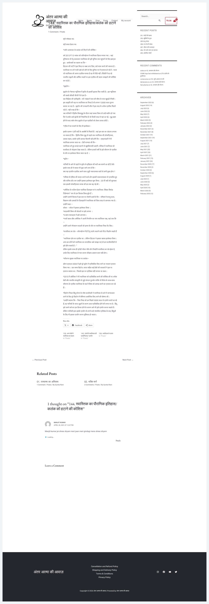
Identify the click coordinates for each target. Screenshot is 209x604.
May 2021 (143, 149)
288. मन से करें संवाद (146, 44)
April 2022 (143, 117)
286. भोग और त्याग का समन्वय (148, 50)
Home (80, 20)
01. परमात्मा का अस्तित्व (47, 381)
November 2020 (145, 167)
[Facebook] (164, 572)
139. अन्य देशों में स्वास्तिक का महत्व (68, 334)
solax (142, 70)
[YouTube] (170, 572)
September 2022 (146, 102)
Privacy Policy (105, 577)
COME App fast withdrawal (149, 73)
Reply (118, 440)
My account (126, 20)
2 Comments (89, 384)
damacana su (145, 82)
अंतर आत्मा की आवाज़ (56, 19)
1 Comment (41, 384)
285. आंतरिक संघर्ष (145, 53)
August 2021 (144, 140)
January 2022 (144, 126)
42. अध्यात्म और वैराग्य (152, 70)
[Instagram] (158, 572)
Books (89, 20)
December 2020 (145, 164)
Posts (105, 20)
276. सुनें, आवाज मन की (157, 79)
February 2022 (145, 123)
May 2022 (143, 114)
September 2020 (146, 173)
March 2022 (144, 120)
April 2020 (143, 187)
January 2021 (144, 161)
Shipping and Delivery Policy (104, 570)
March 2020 (144, 190)
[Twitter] (176, 572)
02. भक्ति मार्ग (90, 381)
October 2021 (144, 135)
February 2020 (145, 193)
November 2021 (145, 132)
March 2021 (144, 155)
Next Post (128, 359)
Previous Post (39, 359)
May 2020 (143, 185)
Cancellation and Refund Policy (104, 566)
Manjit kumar (59, 422)
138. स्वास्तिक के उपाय (106, 333)
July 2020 (143, 179)
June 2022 (143, 111)
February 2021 (145, 158)
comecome (144, 79)
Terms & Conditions (104, 573)
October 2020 (144, 170)
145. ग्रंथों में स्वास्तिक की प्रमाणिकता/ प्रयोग (89, 334)
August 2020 (144, 176)
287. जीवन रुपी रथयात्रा (147, 47)
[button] (160, 21)
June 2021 (143, 146)
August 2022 (144, 105)
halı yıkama (144, 85)
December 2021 (145, 129)
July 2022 (143, 108)
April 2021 (143, 152)
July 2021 (143, 143)
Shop (98, 20)
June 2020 (143, 182)
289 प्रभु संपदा (144, 41)
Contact (115, 20)
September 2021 (146, 138)
